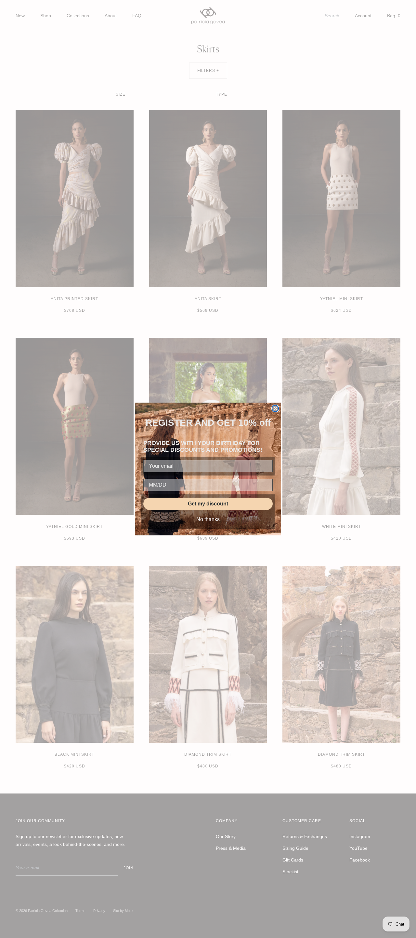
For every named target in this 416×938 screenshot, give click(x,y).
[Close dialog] (275, 408)
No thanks (208, 519)
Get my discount (208, 503)
